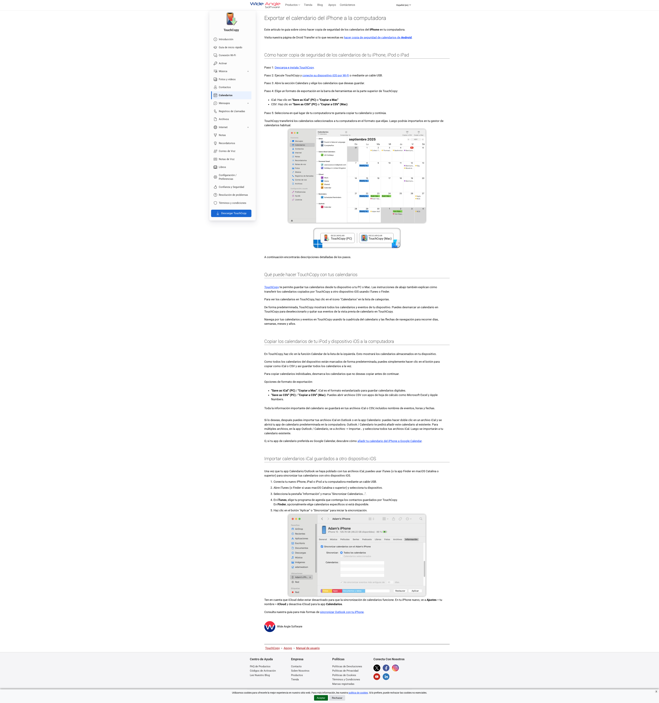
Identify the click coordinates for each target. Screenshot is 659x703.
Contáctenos (347, 5)
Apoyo (332, 5)
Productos (291, 5)
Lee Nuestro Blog (260, 675)
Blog (320, 5)
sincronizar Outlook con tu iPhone (342, 612)
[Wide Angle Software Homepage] (269, 626)
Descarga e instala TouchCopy (294, 67)
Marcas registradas (343, 683)
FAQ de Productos (260, 666)
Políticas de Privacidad (345, 670)
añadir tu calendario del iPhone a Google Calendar (389, 441)
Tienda (308, 5)
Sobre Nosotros (300, 670)
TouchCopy (271, 287)
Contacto (296, 666)
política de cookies (358, 692)
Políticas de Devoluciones (347, 666)
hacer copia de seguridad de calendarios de (378, 37)
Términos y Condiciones (346, 679)
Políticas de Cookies (344, 675)
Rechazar (337, 697)
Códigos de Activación (263, 670)
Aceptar (321, 697)
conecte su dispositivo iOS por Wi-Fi (325, 75)
